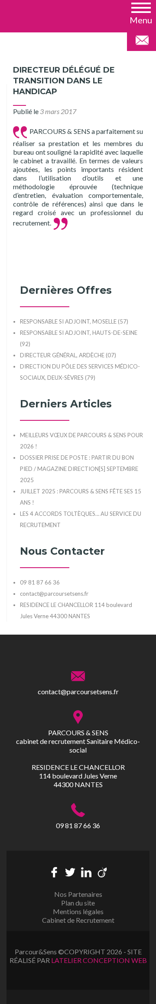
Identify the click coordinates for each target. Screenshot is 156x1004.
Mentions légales (78, 911)
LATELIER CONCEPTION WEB (99, 960)
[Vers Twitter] (70, 871)
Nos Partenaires (78, 894)
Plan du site (78, 903)
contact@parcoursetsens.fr (78, 691)
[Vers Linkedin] (86, 871)
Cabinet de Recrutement (78, 920)
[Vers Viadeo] (102, 871)
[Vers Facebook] (54, 871)
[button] (141, 12)
